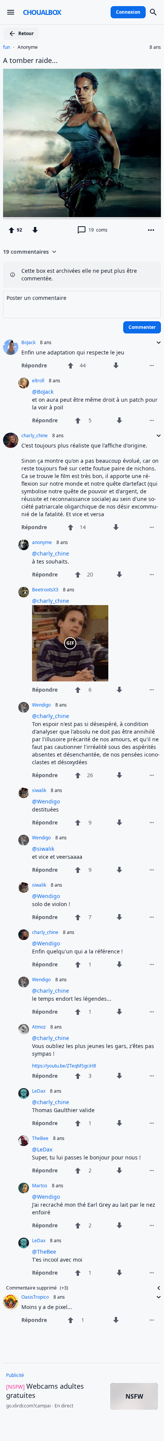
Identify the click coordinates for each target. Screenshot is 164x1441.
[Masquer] (156, 1288)
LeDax (38, 1091)
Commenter (142, 327)
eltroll (38, 381)
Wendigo (41, 705)
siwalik (39, 790)
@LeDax (42, 1149)
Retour (26, 33)
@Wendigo (46, 801)
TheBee (40, 1138)
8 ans (155, 47)
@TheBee (44, 1251)
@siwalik (43, 848)
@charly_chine (50, 553)
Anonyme (28, 47)
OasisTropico (35, 1297)
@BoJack (42, 391)
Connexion (128, 12)
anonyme (42, 542)
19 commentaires (26, 251)
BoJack (28, 343)
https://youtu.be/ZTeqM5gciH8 (64, 1066)
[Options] (151, 230)
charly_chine (34, 436)
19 (98, 230)
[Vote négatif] (35, 230)
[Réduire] (156, 343)
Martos (39, 1186)
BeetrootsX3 (45, 590)
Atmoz (39, 1027)
